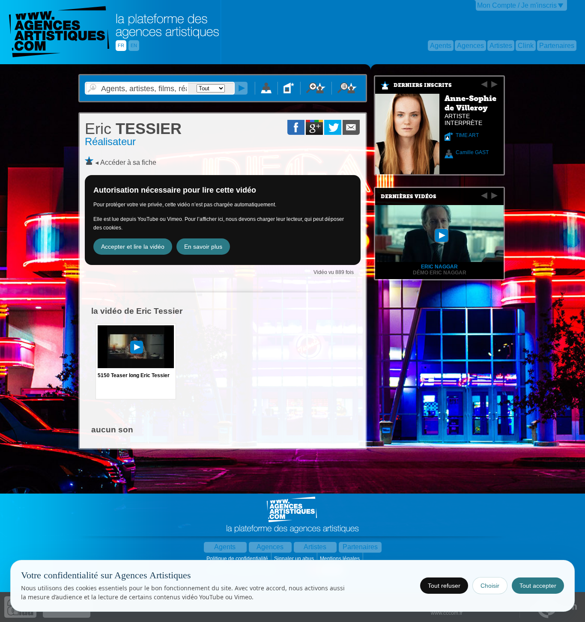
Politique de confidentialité (237, 559)
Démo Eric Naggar (439, 273)
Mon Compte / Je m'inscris (517, 5)
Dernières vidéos (408, 196)
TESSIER (133, 128)
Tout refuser (444, 585)
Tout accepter (537, 585)
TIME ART (467, 135)
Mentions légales (340, 559)
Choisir (490, 585)
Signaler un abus (294, 559)
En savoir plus (203, 246)
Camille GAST (472, 152)
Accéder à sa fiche (128, 162)
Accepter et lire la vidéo (132, 246)
